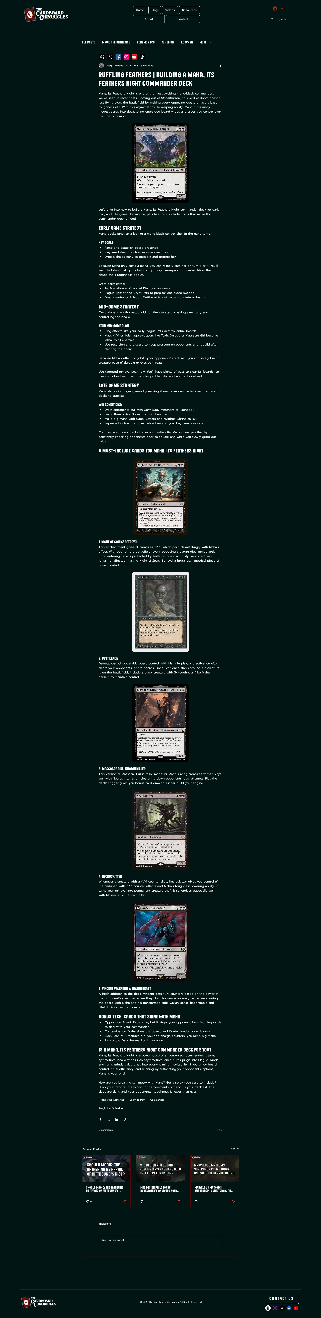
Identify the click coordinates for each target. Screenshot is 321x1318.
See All (235, 1148)
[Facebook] (118, 57)
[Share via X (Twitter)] (108, 1119)
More (203, 42)
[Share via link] (124, 1119)
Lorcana (187, 42)
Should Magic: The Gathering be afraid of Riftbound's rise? (104, 1189)
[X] (110, 57)
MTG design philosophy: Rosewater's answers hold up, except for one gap (158, 1189)
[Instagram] (126, 57)
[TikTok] (142, 57)
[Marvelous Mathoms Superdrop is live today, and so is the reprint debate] (215, 1168)
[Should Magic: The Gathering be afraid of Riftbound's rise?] (106, 1168)
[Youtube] (296, 1308)
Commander (157, 1100)
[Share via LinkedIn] (116, 1119)
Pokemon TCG (146, 42)
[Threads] (102, 57)
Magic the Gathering (116, 42)
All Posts (88, 42)
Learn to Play (137, 1100)
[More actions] (220, 66)
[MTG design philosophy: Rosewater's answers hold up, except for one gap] (160, 1168)
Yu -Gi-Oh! (168, 42)
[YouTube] (134, 57)
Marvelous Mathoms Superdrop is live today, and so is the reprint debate (214, 1189)
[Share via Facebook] (100, 1119)
